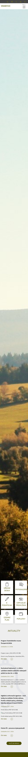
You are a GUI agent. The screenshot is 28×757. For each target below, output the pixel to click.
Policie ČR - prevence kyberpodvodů (13, 728)
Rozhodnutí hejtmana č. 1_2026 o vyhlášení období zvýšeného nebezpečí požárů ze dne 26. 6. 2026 (13, 670)
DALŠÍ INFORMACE (14, 743)
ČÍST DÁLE (4, 659)
